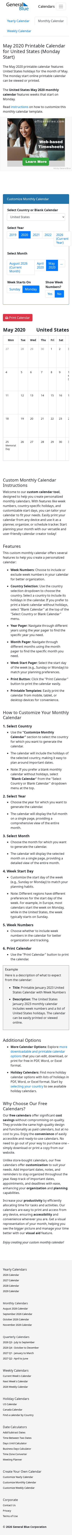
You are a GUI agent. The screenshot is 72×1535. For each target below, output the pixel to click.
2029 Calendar (11, 1291)
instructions (19, 107)
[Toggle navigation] (61, 6)
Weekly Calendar (19, 31)
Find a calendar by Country (18, 1415)
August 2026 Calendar (15, 1308)
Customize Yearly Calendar (18, 1477)
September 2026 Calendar (17, 1314)
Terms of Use (10, 1516)
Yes (50, 294)
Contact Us (9, 1505)
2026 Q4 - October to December (21, 1347)
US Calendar (10, 1404)
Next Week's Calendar (15, 1381)
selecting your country (27, 1086)
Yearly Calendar (18, 21)
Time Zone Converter (15, 1454)
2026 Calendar (11, 1275)
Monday (31, 289)
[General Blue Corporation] (17, 6)
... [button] (61, 263)
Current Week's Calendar (17, 1376)
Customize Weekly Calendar (19, 1488)
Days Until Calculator (15, 1443)
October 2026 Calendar (16, 1319)
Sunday (14, 289)
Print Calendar (19, 318)
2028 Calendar (11, 1285)
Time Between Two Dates (17, 1438)
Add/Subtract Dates (14, 1432)
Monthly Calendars (15, 1303)
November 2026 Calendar (17, 1325)
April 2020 (40, 265)
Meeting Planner (12, 1459)
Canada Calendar (12, 1409)
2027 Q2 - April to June (15, 1358)
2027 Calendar (11, 1280)
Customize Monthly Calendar (19, 1482)
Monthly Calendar (51, 21)
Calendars (46, 6)
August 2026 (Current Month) (18, 267)
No (59, 294)
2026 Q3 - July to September (19, 1342)
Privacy (7, 1510)
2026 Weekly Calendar (15, 1386)
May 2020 (52, 265)
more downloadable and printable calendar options (39, 1051)
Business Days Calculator (17, 1448)
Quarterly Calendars (16, 1337)
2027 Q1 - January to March (18, 1353)
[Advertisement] (36, 207)
